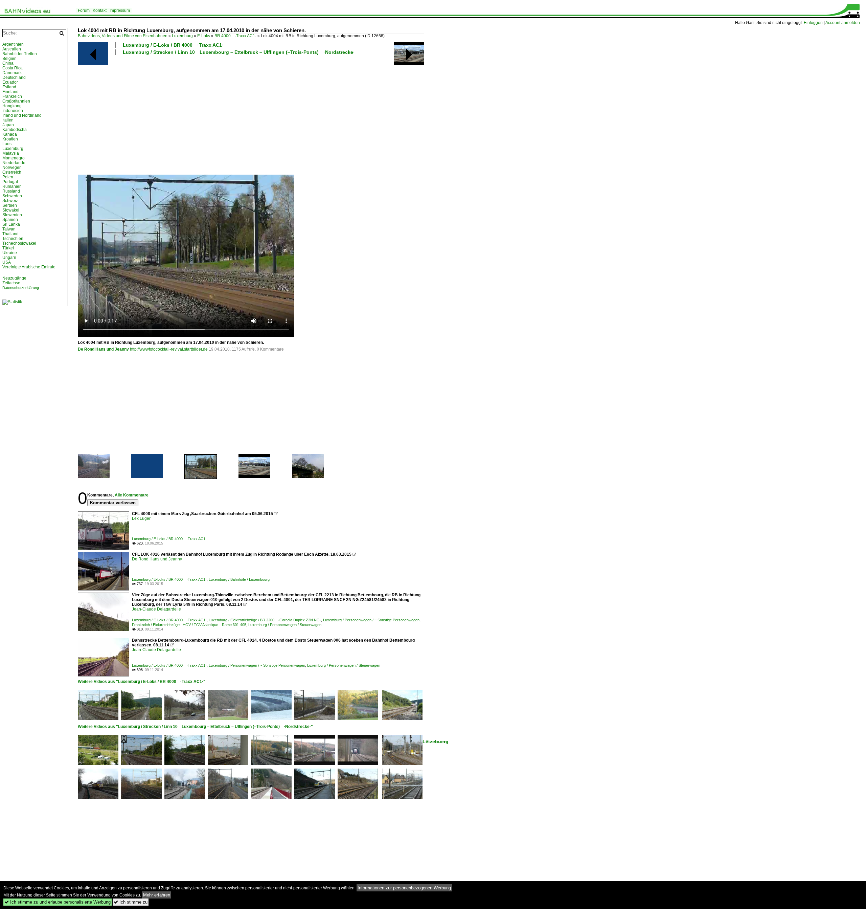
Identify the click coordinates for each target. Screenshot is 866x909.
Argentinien (13, 44)
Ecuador (10, 82)
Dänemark (12, 72)
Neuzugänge (14, 278)
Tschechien (12, 238)
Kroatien (10, 139)
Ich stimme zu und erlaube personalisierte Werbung (57, 902)
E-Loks (203, 36)
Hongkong (12, 106)
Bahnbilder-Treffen (19, 53)
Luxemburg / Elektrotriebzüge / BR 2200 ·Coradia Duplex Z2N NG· (265, 620)
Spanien (10, 219)
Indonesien (12, 110)
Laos (7, 143)
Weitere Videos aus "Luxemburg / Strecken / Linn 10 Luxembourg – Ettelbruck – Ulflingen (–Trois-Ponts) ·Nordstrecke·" (195, 726)
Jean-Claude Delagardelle (156, 609)
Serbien (9, 205)
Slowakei (10, 210)
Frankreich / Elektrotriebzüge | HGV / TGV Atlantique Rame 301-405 (189, 625)
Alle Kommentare (132, 495)
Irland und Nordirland (22, 115)
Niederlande (13, 162)
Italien (8, 120)
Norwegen (12, 167)
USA (6, 262)
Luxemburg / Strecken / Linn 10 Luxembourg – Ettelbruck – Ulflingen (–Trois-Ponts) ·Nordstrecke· (239, 52)
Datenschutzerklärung (20, 288)
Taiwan (9, 229)
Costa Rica (12, 68)
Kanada (9, 134)
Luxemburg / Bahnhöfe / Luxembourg (239, 579)
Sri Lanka (11, 224)
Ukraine (9, 252)
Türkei (8, 248)
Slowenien (12, 215)
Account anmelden (842, 22)
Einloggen (813, 22)
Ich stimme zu (130, 902)
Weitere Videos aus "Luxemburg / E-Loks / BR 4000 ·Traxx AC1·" (141, 681)
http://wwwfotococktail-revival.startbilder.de (169, 349)
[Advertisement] (281, 114)
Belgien (9, 58)
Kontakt (100, 10)
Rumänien (12, 186)
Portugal (10, 181)
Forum (84, 10)
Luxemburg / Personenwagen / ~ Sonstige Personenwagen (371, 620)
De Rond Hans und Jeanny (103, 349)
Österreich (11, 172)
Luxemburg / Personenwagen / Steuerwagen (284, 625)
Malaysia (10, 153)
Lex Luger (141, 518)
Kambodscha (14, 129)
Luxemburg (182, 36)
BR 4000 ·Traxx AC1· (235, 36)
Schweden (12, 196)
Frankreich (12, 96)
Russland (11, 191)
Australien (11, 49)
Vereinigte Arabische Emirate (28, 267)
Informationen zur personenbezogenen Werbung (404, 887)
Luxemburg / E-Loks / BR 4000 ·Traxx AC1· (173, 45)
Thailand (10, 233)
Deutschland (14, 77)
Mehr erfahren (156, 894)
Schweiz (10, 200)
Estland (9, 87)
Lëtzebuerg (436, 741)
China (8, 63)
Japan (8, 125)
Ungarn (9, 257)
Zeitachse (11, 283)
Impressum (120, 10)
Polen (7, 177)
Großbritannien (16, 101)
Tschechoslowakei (19, 243)
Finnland (10, 91)
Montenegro (13, 158)
